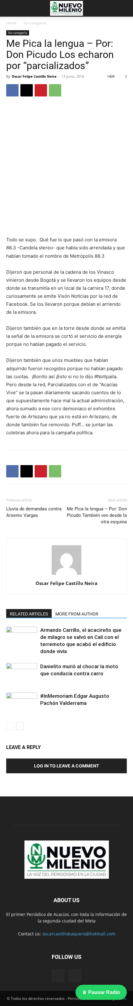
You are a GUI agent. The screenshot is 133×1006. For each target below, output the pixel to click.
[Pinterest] (41, 90)
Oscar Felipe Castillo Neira (34, 76)
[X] (26, 90)
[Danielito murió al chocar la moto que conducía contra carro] (21, 673)
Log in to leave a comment (66, 765)
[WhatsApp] (55, 90)
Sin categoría (35, 23)
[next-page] (20, 726)
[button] (10, 8)
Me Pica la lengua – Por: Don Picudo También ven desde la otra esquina (97, 515)
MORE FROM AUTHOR (76, 613)
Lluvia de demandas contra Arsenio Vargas (34, 512)
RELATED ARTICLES (29, 613)
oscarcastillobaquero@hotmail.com (78, 934)
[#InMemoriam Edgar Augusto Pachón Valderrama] (21, 703)
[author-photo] (66, 574)
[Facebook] (12, 90)
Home (11, 23)
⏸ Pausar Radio (101, 992)
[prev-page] (10, 726)
